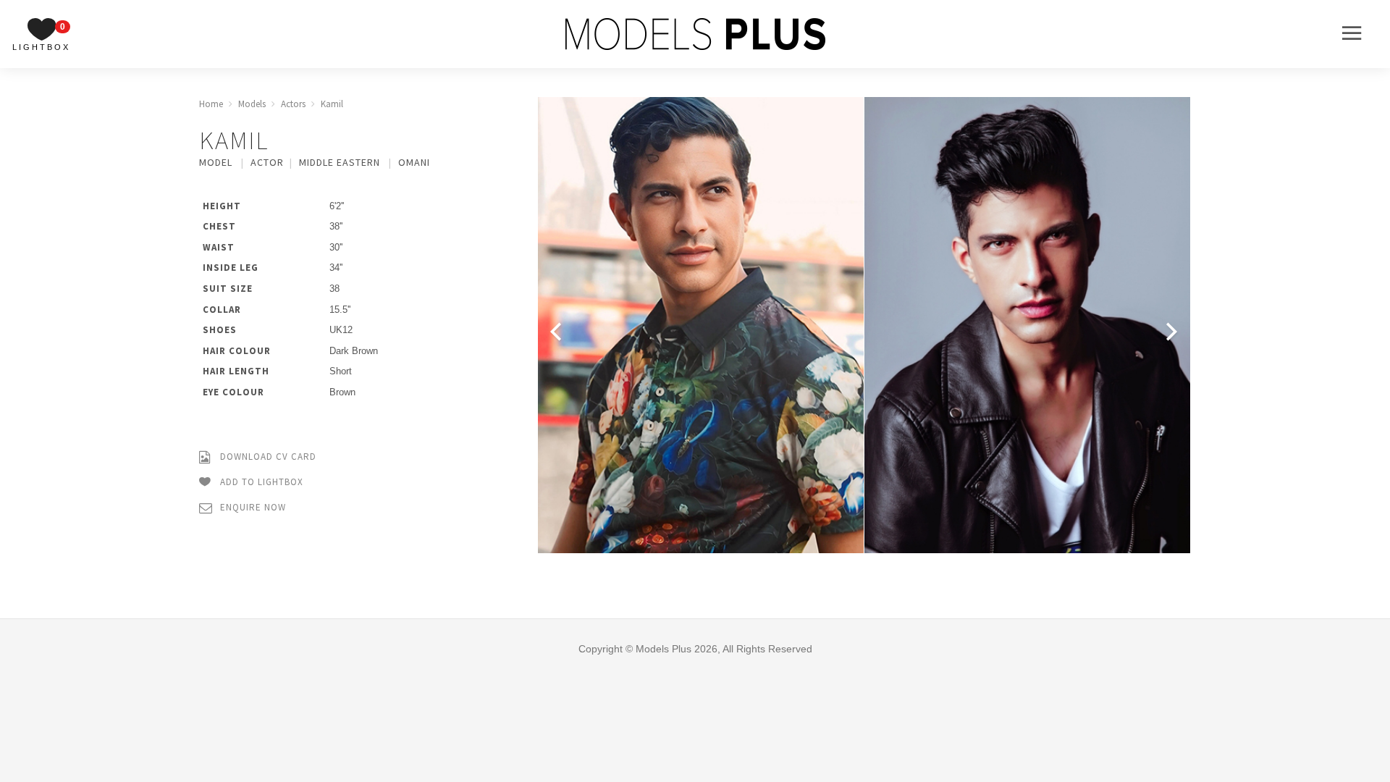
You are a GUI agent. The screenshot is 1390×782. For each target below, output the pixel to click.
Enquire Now (251, 507)
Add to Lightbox (260, 482)
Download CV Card (266, 456)
